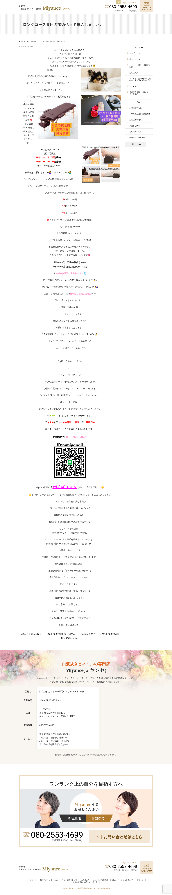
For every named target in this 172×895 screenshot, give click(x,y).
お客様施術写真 (135, 108)
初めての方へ (134, 59)
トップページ (134, 53)
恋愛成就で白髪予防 (137, 138)
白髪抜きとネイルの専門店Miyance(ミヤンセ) (82, 888)
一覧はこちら (135, 144)
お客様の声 (133, 73)
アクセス (132, 86)
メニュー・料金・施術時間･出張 (140, 66)
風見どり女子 (134, 126)
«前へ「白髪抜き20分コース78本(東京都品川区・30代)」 (48, 634)
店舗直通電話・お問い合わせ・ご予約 (139, 93)
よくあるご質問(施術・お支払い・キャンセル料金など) (140, 79)
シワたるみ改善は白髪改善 (139, 114)
